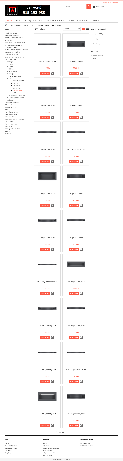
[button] (52, 73)
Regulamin (46, 446)
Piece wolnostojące (11, 114)
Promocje (8, 133)
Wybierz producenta (97, 55)
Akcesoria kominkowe (12, 35)
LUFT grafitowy (17, 90)
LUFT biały (16, 86)
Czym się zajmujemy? (11, 448)
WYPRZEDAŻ (9, 126)
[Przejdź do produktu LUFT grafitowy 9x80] (76, 223)
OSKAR (11, 69)
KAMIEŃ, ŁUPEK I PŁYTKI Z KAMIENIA (16, 50)
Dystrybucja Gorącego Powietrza (15, 43)
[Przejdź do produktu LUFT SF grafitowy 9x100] (76, 355)
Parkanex (10, 100)
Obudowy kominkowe (12, 102)
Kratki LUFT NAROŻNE (18, 95)
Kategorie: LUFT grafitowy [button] (100, 34)
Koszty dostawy (47, 450)
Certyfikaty (8, 453)
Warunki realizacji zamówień (51, 448)
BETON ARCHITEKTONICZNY (14, 38)
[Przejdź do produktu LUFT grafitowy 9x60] (47, 223)
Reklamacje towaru (85, 443)
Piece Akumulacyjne (11, 112)
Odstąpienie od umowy (87, 446)
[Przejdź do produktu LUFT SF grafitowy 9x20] (47, 399)
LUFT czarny (17, 93)
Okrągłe (11, 74)
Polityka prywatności (48, 453)
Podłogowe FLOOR (15, 76)
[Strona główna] (27, 10)
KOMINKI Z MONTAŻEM (12, 52)
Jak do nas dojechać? (11, 446)
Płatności (45, 443)
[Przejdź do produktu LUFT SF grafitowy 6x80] (47, 355)
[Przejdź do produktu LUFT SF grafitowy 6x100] (47, 267)
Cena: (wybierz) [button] (97, 39)
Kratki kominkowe (10, 59)
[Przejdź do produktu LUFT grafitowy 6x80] (47, 135)
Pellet (6, 110)
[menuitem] (9, 20)
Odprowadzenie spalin (12, 105)
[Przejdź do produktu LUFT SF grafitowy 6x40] (47, 311)
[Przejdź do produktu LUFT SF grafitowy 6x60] (76, 311)
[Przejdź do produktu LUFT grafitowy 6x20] (76, 47)
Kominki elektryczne (11, 54)
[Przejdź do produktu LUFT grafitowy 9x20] (47, 179)
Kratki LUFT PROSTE (17, 81)
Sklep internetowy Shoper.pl (61, 460)
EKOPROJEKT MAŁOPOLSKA (13, 45)
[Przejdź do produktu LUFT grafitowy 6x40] (47, 91)
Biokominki (8, 40)
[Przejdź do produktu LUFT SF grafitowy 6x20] (76, 267)
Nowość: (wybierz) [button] (98, 44)
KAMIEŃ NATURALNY (11, 47)
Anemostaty (13, 71)
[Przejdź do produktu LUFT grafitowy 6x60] (76, 91)
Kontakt (7, 443)
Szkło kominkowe (10, 117)
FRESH (11, 64)
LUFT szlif (16, 83)
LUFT (10, 78)
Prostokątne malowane (16, 98)
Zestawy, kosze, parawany (13, 129)
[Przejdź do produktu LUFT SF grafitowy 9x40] (76, 399)
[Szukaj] (88, 6)
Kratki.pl (10, 62)
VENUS (11, 66)
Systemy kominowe (11, 124)
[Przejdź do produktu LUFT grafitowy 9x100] (76, 135)
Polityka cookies (47, 455)
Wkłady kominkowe (11, 33)
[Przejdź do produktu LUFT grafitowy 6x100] (47, 47)
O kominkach (8, 450)
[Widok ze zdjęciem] (83, 28)
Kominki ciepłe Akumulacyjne (14, 57)
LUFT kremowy (17, 88)
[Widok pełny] (87, 28)
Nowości (7, 131)
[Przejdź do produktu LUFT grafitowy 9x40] (76, 179)
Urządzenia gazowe (11, 107)
